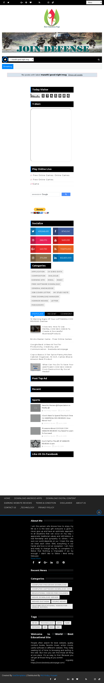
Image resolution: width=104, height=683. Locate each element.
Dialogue (54, 276)
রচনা (45, 627)
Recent (52, 314)
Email (51, 280)
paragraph (38, 305)
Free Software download (46, 284)
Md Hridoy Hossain (49, 675)
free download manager (45, 297)
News (35, 623)
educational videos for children (50, 593)
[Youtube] (13, 2)
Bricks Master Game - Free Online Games (51, 339)
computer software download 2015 (51, 589)
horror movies (40, 301)
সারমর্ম (51, 627)
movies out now (40, 601)
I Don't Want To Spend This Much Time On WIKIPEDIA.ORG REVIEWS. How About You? (57, 418)
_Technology (27, 507)
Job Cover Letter (41, 292)
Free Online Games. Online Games (51, 175)
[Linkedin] (17, 2)
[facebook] (4, 2)
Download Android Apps (28, 498)
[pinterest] (26, 2)
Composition (38, 276)
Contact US (10, 507)
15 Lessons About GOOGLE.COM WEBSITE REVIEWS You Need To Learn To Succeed (57, 430)
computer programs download (49, 585)
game (36, 184)
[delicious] (53, 2)
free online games (43, 179)
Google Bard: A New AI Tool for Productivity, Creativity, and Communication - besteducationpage (49, 346)
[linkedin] (51, 562)
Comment (66, 314)
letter (54, 301)
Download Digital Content (61, 498)
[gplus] (22, 2)
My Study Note (61, 292)
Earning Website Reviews (18, 503)
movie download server (45, 597)
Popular (37, 314)
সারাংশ (58, 627)
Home (7, 498)
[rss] (39, 2)
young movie (59, 601)
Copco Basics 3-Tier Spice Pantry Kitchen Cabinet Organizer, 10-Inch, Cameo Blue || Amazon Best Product (51, 357)
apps (59, 623)
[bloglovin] (30, 2)
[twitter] (8, 2)
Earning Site (38, 280)
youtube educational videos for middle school (49, 606)
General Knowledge (43, 288)
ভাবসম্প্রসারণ (36, 627)
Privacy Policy (46, 507)
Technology (47, 623)
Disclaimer (66, 503)
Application (38, 272)
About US (81, 503)
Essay (60, 280)
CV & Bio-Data (55, 272)
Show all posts (75, 75)
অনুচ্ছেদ (67, 623)
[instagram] (48, 2)
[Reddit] (35, 2)
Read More (36, 558)
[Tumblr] (44, 2)
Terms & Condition (46, 503)
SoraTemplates (19, 675)
